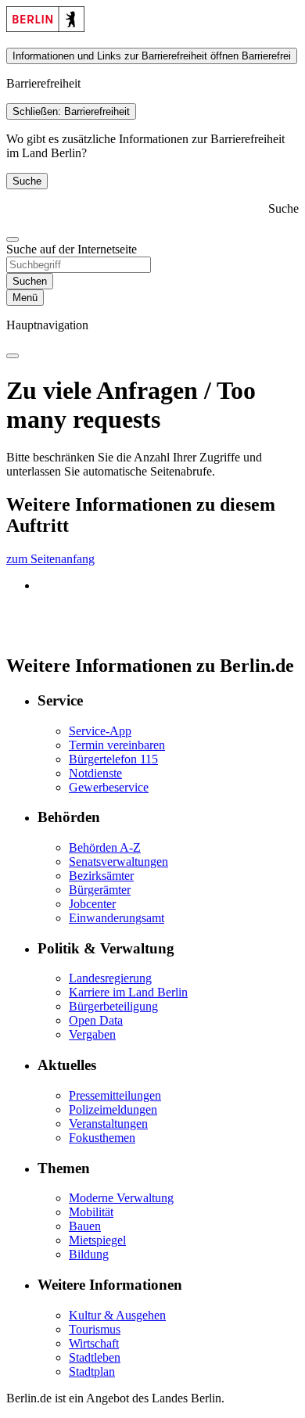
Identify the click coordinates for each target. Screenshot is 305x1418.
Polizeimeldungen (113, 1109)
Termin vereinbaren (117, 745)
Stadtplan (92, 1371)
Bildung (89, 1254)
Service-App (100, 731)
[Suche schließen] (12, 239)
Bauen (85, 1226)
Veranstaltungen (108, 1123)
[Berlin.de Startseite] (45, 27)
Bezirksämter (101, 875)
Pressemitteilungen (115, 1095)
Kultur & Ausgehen (117, 1315)
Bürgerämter (100, 889)
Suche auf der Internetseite (71, 249)
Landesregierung (110, 978)
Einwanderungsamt (116, 917)
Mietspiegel (97, 1240)
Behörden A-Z (105, 847)
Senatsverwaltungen (118, 861)
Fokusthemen (102, 1137)
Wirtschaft (94, 1343)
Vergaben (92, 1034)
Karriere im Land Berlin (128, 992)
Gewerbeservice (109, 787)
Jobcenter (92, 903)
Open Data (96, 1020)
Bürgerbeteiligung (113, 1006)
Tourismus (94, 1329)
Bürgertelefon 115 (113, 759)
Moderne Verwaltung (121, 1197)
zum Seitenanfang (50, 558)
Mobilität (91, 1212)
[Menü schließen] (12, 356)
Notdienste (95, 773)
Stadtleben (94, 1357)
